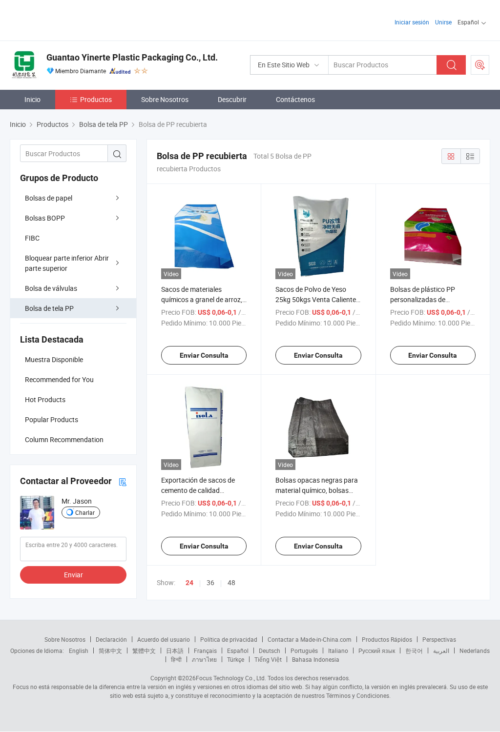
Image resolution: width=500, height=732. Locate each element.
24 (189, 583)
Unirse (443, 22)
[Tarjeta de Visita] (122, 481)
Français (205, 650)
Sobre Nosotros (164, 99)
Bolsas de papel (48, 198)
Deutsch (269, 650)
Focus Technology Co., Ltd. (231, 678)
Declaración (111, 639)
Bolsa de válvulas (51, 288)
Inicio (32, 99)
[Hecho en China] (72, 19)
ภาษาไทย (204, 659)
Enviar (73, 574)
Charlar (85, 512)
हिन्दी (176, 659)
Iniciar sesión (412, 22)
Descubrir (232, 99)
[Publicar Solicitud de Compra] (480, 65)
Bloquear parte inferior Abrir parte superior (67, 263)
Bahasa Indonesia (315, 659)
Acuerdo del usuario (163, 639)
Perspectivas (439, 639)
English (78, 650)
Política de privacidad (228, 639)
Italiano (338, 650)
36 (210, 582)
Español (238, 650)
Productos (96, 99)
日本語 (175, 650)
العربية (441, 650)
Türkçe (235, 659)
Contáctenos (295, 99)
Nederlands (474, 650)
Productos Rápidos (387, 639)
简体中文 (110, 650)
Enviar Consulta (204, 355)
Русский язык (376, 650)
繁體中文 (144, 650)
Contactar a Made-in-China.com (310, 639)
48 (231, 582)
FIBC (32, 238)
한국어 (414, 650)
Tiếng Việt (268, 659)
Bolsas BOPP (45, 218)
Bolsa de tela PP (49, 308)
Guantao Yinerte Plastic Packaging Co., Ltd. (132, 57)
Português (304, 650)
